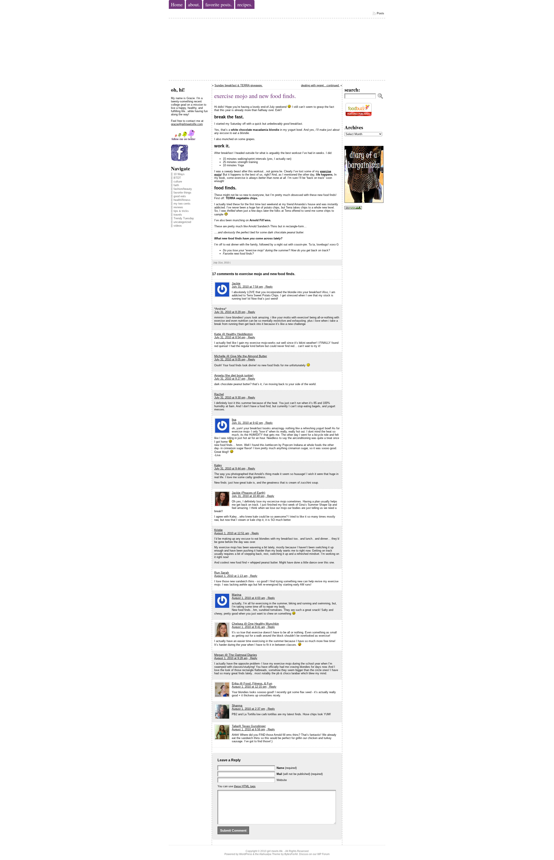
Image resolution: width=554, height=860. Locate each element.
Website (282, 780)
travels (178, 214)
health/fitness (182, 200)
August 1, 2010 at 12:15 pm (249, 686)
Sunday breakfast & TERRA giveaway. (238, 85)
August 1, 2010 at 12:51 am (231, 533)
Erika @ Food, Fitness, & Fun (252, 683)
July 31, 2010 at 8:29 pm (229, 312)
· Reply (268, 286)
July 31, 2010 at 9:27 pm (229, 378)
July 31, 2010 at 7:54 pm (247, 286)
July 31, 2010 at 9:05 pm (229, 359)
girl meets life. (275, 851)
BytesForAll (291, 854)
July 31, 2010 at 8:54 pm (229, 337)
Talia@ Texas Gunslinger (249, 726)
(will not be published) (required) (300, 774)
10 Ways (179, 174)
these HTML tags (245, 786)
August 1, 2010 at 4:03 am (248, 598)
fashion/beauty (183, 188)
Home (177, 4)
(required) (287, 768)
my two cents (182, 203)
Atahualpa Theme (269, 854)
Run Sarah (221, 572)
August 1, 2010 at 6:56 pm (248, 729)
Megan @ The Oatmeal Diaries (235, 655)
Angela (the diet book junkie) (233, 375)
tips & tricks (181, 211)
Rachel (219, 394)
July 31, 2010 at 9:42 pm (247, 422)
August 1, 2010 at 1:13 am (231, 576)
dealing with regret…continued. (320, 85)
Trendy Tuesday (184, 218)
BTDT (177, 177)
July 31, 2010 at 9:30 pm (229, 397)
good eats (180, 196)
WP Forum (323, 854)
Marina (236, 594)
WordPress (245, 854)
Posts (380, 13)
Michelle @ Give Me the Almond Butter (240, 356)
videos (178, 225)
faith (176, 185)
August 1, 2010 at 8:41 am (248, 627)
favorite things (182, 192)
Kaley (218, 465)
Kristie (218, 530)
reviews (178, 207)
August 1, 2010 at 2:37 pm (248, 708)
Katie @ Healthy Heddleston (233, 334)
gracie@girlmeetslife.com (187, 124)
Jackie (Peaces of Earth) (248, 492)
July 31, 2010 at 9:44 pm (229, 468)
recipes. (244, 4)
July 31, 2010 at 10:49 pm (248, 496)
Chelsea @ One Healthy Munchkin (255, 623)
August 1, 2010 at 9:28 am (231, 658)
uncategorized (182, 222)
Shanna (237, 705)
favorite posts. (218, 4)
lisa (234, 419)
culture (178, 181)
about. (194, 4)
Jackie (236, 283)
